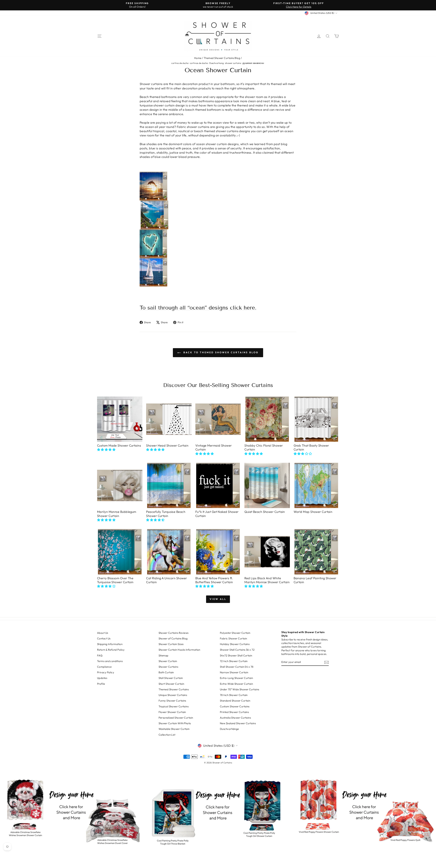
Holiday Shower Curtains (235, 644)
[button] (106, 450)
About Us (102, 632)
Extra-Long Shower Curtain (236, 678)
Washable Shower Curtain (174, 729)
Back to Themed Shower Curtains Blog (220, 352)
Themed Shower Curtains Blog (222, 58)
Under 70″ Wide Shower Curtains (239, 689)
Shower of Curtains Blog (173, 638)
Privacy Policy (105, 672)
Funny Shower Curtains (172, 700)
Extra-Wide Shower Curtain (236, 683)
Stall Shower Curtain (171, 678)
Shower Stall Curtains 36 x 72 (237, 649)
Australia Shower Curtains (235, 717)
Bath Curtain (166, 672)
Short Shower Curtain (171, 683)
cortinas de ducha (199, 63)
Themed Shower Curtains (174, 689)
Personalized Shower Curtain (176, 717)
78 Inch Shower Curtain (234, 695)
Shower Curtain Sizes (171, 644)
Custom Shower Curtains (235, 706)
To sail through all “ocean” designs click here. (198, 308)
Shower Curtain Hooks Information (179, 649)
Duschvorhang (216, 63)
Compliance (104, 666)
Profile (101, 683)
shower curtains (233, 63)
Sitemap (163, 655)
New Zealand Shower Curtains (238, 723)
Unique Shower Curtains (173, 695)
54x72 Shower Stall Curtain (236, 655)
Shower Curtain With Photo (175, 723)
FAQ (99, 655)
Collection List (167, 734)
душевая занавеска (253, 63)
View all (218, 599)
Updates (102, 678)
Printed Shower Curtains (234, 712)
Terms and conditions (110, 661)
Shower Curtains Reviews (174, 632)
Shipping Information (109, 644)
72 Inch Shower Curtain (234, 661)
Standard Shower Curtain (235, 700)
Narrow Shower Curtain (234, 672)
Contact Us (104, 638)
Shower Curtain (168, 661)
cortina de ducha (179, 63)
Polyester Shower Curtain (235, 632)
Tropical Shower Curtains (174, 706)
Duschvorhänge (229, 729)
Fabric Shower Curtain (233, 638)
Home (197, 58)
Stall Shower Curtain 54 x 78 (236, 666)
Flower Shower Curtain (172, 712)
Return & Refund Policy (111, 649)
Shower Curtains (168, 666)
